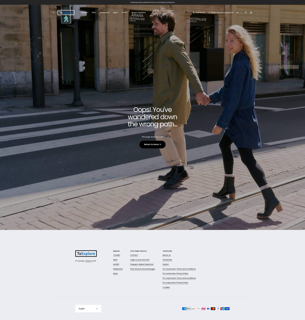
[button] (221, 12)
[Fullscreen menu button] (54, 12)
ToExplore (88, 261)
